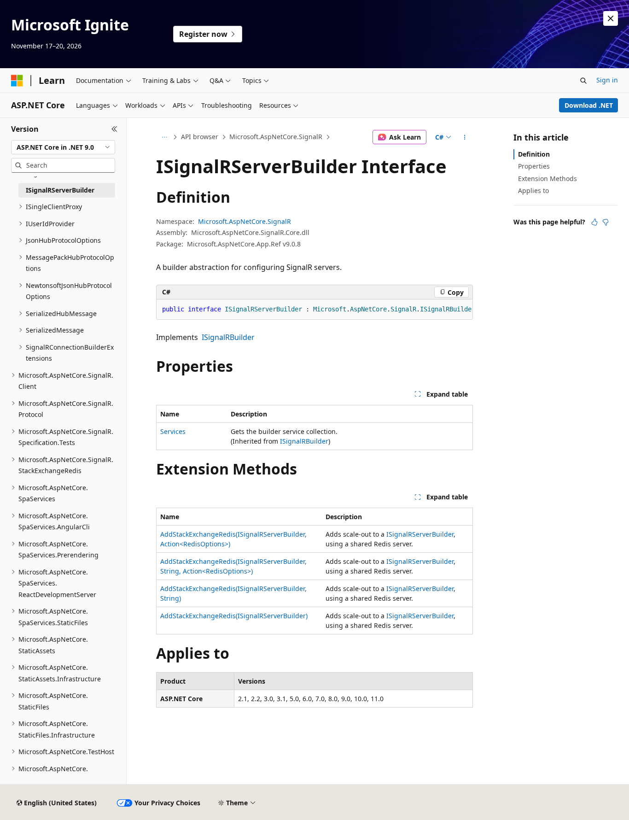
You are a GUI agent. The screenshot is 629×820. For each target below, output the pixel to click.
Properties (534, 166)
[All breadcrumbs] (164, 137)
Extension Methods (547, 178)
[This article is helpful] (594, 222)
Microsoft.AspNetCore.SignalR (275, 136)
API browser (199, 136)
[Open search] (583, 80)
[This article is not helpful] (605, 222)
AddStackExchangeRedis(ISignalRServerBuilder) (234, 615)
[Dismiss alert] (610, 18)
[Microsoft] (17, 81)
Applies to (533, 190)
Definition (534, 154)
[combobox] (63, 147)
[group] (314, 309)
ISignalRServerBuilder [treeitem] (60, 190)
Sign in (607, 80)
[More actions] (465, 137)
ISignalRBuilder (228, 337)
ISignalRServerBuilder (420, 534)
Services (173, 431)
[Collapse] (114, 129)
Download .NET (589, 105)
